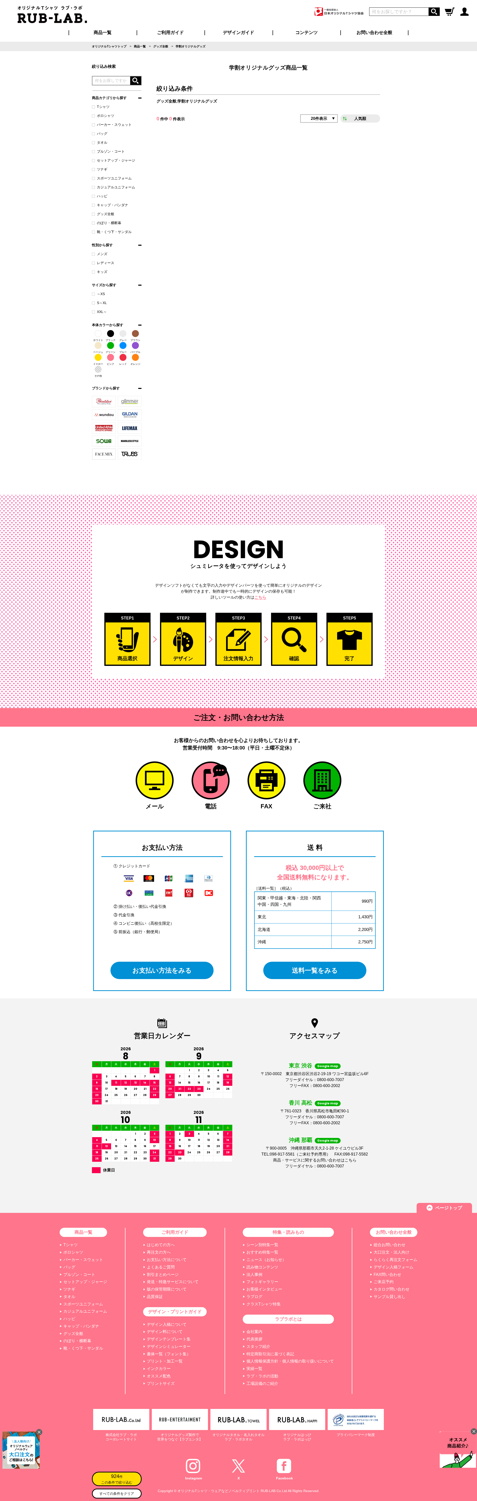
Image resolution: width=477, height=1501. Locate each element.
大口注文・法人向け (391, 1252)
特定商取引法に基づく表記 (270, 1354)
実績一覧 (254, 1368)
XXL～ (102, 312)
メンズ (102, 254)
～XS (101, 294)
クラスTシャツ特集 (263, 1304)
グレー (123, 340)
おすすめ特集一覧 (262, 1252)
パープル (135, 352)
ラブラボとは (288, 1319)
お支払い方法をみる (162, 970)
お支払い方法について (167, 1260)
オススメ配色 (159, 1376)
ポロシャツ (105, 116)
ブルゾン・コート (111, 151)
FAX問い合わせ (387, 1274)
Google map (327, 1066)
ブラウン (135, 340)
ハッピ (102, 196)
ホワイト (98, 340)
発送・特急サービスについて (173, 1282)
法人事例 (254, 1274)
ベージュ (98, 352)
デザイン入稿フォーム (393, 1267)
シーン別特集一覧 (262, 1245)
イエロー (98, 364)
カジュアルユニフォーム (116, 187)
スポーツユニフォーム (114, 178)
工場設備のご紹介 (262, 1383)
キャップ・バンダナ (112, 205)
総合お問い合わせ (389, 1245)
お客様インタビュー (264, 1289)
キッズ (102, 272)
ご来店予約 (384, 1282)
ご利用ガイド (174, 1232)
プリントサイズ (161, 1383)
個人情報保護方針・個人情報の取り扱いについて (290, 1361)
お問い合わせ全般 (374, 32)
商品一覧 (103, 32)
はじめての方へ (161, 1245)
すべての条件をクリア (116, 1494)
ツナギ (102, 169)
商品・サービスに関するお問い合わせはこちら (315, 1160)
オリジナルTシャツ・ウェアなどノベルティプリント (218, 1491)
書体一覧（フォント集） (169, 1354)
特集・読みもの (288, 1232)
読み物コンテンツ (262, 1267)
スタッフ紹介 (258, 1346)
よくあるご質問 (161, 1267)
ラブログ (254, 1297)
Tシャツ (103, 107)
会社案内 (254, 1332)
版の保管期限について (167, 1289)
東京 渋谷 (300, 1065)
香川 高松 (300, 1103)
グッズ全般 (105, 214)
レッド (123, 364)
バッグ (102, 134)
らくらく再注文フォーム (395, 1260)
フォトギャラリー (262, 1282)
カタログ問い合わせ (391, 1289)
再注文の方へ (159, 1252)
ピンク (110, 364)
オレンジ (135, 364)
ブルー (123, 352)
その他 (98, 376)
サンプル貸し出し (389, 1297)
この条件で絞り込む (116, 1478)
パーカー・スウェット (114, 125)
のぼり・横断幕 (109, 223)
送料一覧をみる (315, 970)
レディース (105, 263)
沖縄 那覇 (300, 1140)
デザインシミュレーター (169, 1346)
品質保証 (155, 1297)
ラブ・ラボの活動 (262, 1376)
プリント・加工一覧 (165, 1361)
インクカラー (159, 1368)
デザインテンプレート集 (169, 1339)
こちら (260, 597)
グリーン (111, 352)
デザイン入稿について (167, 1324)
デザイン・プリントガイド (175, 1311)
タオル (102, 142)
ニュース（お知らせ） (266, 1260)
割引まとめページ (163, 1274)
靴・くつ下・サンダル (114, 232)
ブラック (111, 340)
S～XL (102, 303)
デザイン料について (165, 1332)
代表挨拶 (254, 1339)
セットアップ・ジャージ (116, 160)
